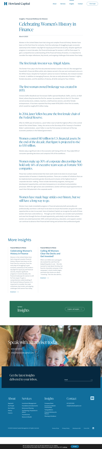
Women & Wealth (27, 417)
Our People (11, 406)
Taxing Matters (49, 410)
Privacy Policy (65, 428)
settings (65, 447)
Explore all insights (73, 309)
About (54, 4)
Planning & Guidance (50, 416)
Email (66, 379)
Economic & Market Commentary (50, 406)
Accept (75, 446)
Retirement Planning (28, 408)
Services (62, 4)
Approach (10, 403)
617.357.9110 (16, 348)
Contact (80, 4)
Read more (13, 292)
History (10, 410)
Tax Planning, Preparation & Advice (29, 411)
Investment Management (29, 403)
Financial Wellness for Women (37, 19)
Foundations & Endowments (30, 406)
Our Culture (11, 408)
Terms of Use (55, 428)
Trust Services (26, 414)
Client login (92, 4)
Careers (10, 413)
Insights (71, 4)
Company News (49, 403)
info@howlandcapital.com (22, 352)
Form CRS (86, 428)
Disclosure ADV (77, 428)
